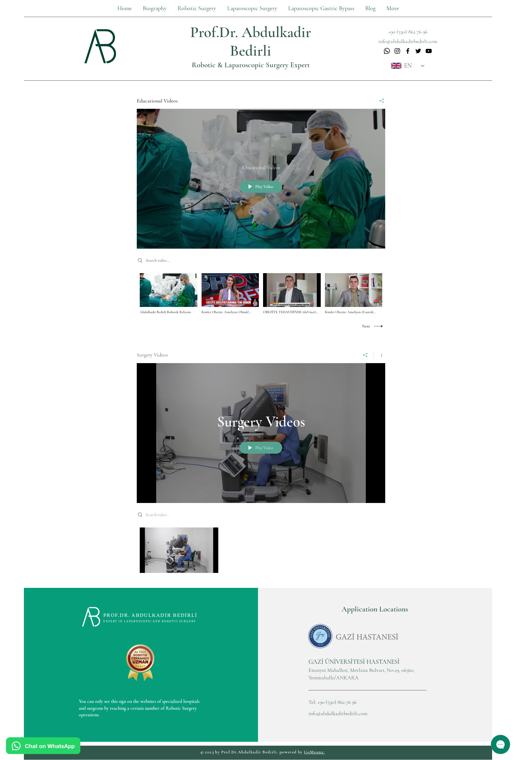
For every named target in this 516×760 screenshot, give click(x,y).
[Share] (379, 100)
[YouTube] (428, 51)
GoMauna (313, 752)
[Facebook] (407, 51)
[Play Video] (168, 293)
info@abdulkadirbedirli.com (338, 713)
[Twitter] (418, 51)
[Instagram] (397, 51)
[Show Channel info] (379, 355)
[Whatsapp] (387, 51)
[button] (252, 8)
